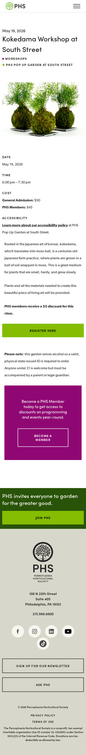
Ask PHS (43, 684)
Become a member (43, 437)
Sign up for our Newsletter (43, 666)
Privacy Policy (43, 715)
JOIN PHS (43, 517)
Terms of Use (43, 722)
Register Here (43, 330)
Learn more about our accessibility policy (35, 225)
